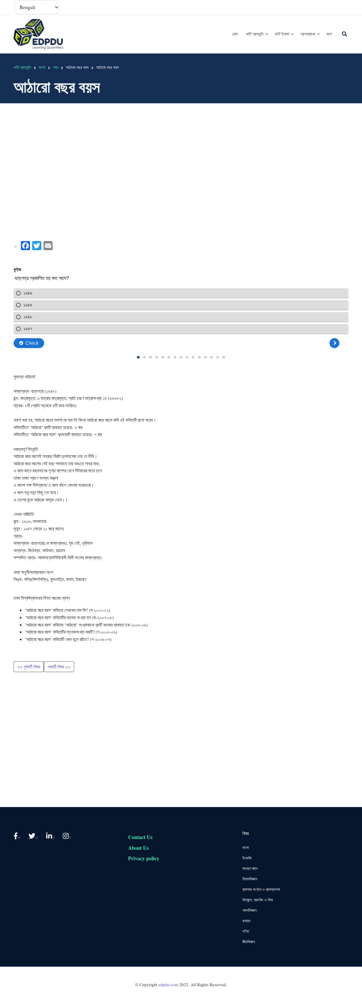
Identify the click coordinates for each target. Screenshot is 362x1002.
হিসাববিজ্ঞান (249, 878)
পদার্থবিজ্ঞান (249, 910)
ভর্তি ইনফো (284, 39)
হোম (235, 34)
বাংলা (245, 847)
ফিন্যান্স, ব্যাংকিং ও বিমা (257, 899)
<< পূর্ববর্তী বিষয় (28, 667)
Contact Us (140, 837)
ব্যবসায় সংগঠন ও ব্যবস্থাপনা (261, 889)
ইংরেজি (246, 858)
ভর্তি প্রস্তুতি (257, 39)
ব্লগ (329, 34)
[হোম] (39, 33)
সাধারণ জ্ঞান (249, 868)
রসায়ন (246, 920)
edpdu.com (168, 984)
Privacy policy (143, 858)
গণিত (245, 931)
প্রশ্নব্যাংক (310, 39)
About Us (138, 847)
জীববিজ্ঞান (248, 941)
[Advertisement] (181, 162)
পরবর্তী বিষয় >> (59, 667)
